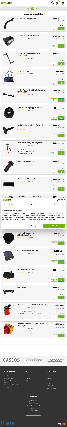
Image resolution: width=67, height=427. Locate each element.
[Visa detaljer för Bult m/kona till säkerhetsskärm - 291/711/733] (9, 95)
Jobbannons (50, 378)
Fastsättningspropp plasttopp (30, 108)
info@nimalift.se (33, 408)
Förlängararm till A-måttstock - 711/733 (30, 126)
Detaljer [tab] (33, 205)
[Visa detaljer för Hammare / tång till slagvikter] (9, 148)
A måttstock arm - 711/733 (28, 18)
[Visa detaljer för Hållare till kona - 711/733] (9, 166)
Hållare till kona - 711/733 (28, 161)
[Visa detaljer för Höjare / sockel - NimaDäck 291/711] (9, 310)
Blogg (48, 383)
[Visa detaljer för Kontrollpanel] (9, 76)
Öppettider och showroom (33, 415)
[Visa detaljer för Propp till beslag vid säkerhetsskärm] (9, 238)
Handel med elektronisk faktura (10, 381)
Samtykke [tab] (11, 205)
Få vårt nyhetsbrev (51, 388)
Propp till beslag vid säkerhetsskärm (25, 234)
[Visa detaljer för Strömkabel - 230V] (9, 292)
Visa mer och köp (54, 28)
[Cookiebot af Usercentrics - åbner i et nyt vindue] (58, 200)
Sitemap (6, 387)
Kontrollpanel (23, 71)
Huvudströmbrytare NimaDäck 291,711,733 (30, 325)
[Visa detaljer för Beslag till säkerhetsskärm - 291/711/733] (9, 58)
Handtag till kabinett (26, 179)
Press (48, 381)
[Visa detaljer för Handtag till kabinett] (9, 184)
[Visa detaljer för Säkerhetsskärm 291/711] (9, 256)
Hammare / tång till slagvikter (30, 143)
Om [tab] (55, 205)
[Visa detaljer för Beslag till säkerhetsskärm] (9, 41)
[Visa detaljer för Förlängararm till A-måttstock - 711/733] (9, 130)
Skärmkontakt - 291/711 (27, 270)
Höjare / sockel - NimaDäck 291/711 (32, 305)
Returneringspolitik (9, 378)
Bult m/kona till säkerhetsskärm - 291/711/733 (31, 91)
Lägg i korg (61, 28)
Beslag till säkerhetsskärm (28, 36)
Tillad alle (54, 226)
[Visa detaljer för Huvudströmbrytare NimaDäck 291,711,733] (9, 329)
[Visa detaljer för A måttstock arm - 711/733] (9, 23)
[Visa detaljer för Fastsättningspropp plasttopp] (9, 113)
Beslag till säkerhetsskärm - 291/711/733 (29, 54)
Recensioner (50, 385)
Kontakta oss (28, 376)
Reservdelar (28, 378)
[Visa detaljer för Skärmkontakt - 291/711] (9, 275)
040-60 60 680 (34, 410)
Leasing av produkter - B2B (11, 385)
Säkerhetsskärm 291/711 (27, 251)
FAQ (26, 381)
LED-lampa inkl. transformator (30, 196)
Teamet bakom (51, 376)
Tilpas (32, 226)
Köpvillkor (6, 376)
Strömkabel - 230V (25, 287)
